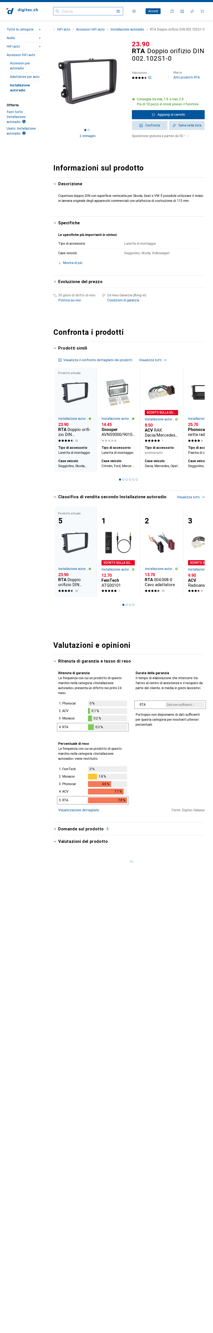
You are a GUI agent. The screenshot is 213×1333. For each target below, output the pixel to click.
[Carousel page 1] (120, 480)
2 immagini (87, 136)
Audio (11, 38)
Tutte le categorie (20, 29)
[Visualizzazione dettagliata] (92, 717)
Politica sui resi (69, 300)
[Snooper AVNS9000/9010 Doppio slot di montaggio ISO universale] (118, 406)
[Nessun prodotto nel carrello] (202, 11)
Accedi (153, 11)
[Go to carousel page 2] (123, 480)
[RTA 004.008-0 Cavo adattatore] (161, 551)
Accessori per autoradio (20, 65)
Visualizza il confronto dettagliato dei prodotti (97, 360)
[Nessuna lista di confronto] (182, 11)
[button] (168, 102)
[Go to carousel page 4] (130, 480)
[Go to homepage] (22, 11)
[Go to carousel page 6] (137, 480)
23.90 (141, 44)
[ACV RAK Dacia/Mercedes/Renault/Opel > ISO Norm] (161, 406)
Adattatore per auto (25, 77)
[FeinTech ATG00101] (118, 551)
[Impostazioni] (134, 11)
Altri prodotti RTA (186, 75)
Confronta (152, 125)
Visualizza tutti (150, 360)
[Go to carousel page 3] (127, 480)
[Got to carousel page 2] (89, 130)
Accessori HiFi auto (21, 55)
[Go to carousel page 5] (133, 480)
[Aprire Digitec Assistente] (172, 11)
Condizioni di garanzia (123, 300)
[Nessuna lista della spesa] (192, 11)
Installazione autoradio (20, 87)
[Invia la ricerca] (57, 11)
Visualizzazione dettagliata (78, 810)
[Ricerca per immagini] (118, 11)
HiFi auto (13, 46)
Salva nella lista (189, 125)
